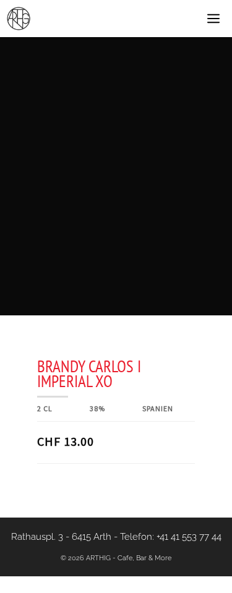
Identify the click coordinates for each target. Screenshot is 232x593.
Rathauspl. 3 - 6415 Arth (61, 536)
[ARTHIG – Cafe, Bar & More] (18, 18)
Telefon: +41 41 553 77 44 (170, 536)
